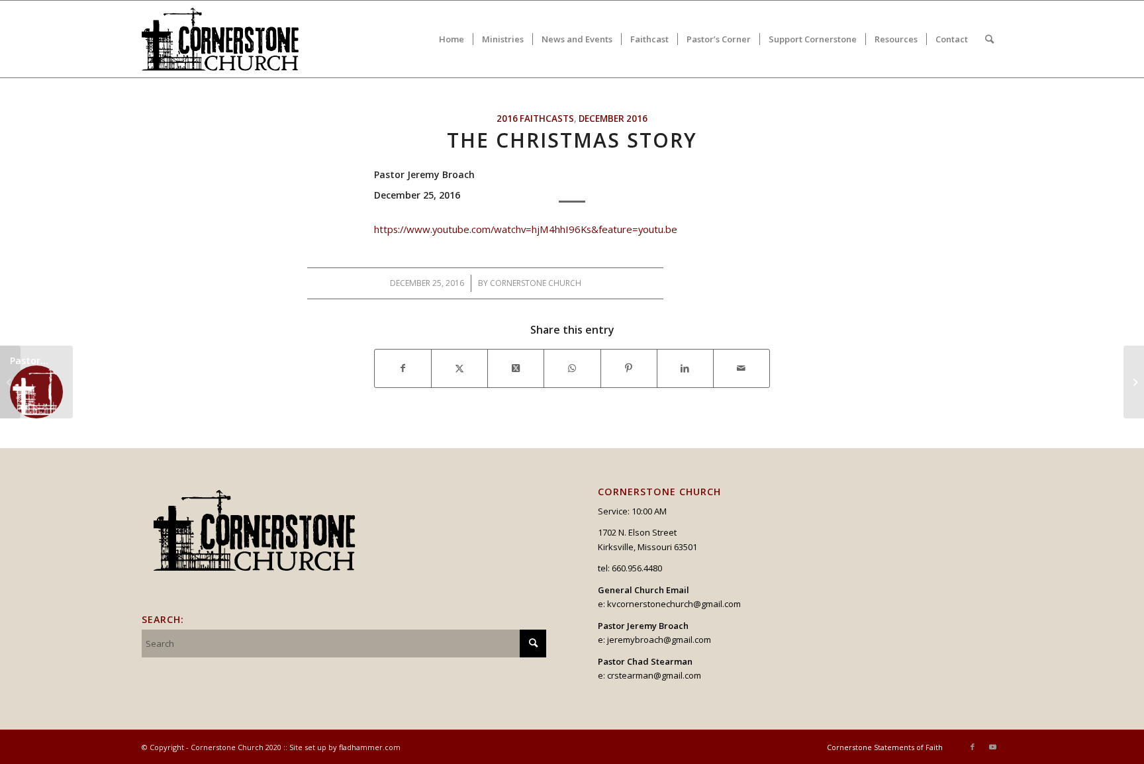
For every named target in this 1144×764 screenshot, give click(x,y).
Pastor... (29, 360)
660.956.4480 (637, 568)
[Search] (989, 39)
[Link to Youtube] (992, 747)
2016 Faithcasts (535, 118)
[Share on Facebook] (403, 368)
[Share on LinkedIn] (685, 368)
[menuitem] (451, 39)
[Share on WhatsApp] (572, 368)
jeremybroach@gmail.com (659, 639)
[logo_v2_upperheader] (228, 39)
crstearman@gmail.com (654, 675)
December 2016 (613, 118)
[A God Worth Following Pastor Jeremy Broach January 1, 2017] (1133, 382)
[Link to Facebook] (972, 747)
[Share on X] (459, 368)
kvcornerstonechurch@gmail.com (674, 604)
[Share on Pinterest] (629, 368)
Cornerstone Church (535, 283)
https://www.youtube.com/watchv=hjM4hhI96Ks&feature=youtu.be (525, 229)
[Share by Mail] (741, 368)
